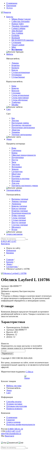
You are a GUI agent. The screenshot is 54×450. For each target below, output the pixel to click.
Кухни (14, 229)
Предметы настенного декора (25, 185)
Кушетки (16, 65)
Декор (9, 139)
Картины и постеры (20, 178)
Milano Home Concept (21, 19)
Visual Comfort (18, 45)
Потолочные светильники (23, 127)
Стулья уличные (19, 220)
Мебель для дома (13, 386)
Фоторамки (17, 167)
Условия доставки (14, 404)
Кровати (15, 68)
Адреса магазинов (14, 234)
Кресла (15, 70)
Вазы (14, 148)
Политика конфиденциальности (20, 424)
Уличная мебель (13, 190)
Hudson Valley (18, 24)
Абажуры (16, 130)
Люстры (15, 120)
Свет (8, 109)
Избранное (11, 250)
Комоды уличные (19, 206)
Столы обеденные (20, 100)
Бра (13, 118)
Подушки (16, 176)
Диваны (15, 63)
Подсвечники (18, 157)
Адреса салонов (13, 422)
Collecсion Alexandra (20, 21)
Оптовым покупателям (16, 406)
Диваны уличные (19, 201)
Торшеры (16, 132)
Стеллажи (16, 93)
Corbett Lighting (18, 28)
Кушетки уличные (20, 211)
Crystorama (16, 42)
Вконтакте (9, 436)
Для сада (15, 183)
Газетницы (16, 150)
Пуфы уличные (18, 215)
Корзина (10, 253)
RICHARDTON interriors (23, 40)
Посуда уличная (19, 222)
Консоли (15, 90)
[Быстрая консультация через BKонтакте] (27, 377)
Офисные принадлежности (24, 155)
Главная (9, 259)
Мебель (9, 54)
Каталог (10, 262)
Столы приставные (20, 98)
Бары (14, 86)
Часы (14, 162)
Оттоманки (17, 75)
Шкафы (15, 105)
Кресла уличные (19, 208)
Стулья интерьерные (21, 72)
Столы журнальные (20, 95)
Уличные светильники (22, 134)
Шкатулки (16, 174)
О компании (11, 3)
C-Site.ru (29, 372)
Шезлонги (16, 227)
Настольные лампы (20, 123)
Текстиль (16, 164)
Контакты (5, 244)
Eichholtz (15, 35)
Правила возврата (14, 408)
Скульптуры (17, 171)
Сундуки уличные (20, 225)
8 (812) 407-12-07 (8, 241)
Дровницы (16, 204)
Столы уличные (19, 218)
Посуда (15, 160)
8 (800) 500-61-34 (15, 429)
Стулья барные (18, 77)
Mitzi (14, 47)
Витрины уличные (20, 199)
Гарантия (10, 420)
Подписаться (7, 354)
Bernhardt (16, 38)
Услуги (9, 8)
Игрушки (16, 181)
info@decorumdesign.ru (11, 433)
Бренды (9, 17)
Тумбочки (16, 102)
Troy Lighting (17, 33)
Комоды (15, 88)
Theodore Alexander (20, 26)
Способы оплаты (13, 401)
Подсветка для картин (21, 125)
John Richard (17, 31)
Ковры (14, 153)
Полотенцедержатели (21, 213)
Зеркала (15, 169)
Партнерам (11, 5)
